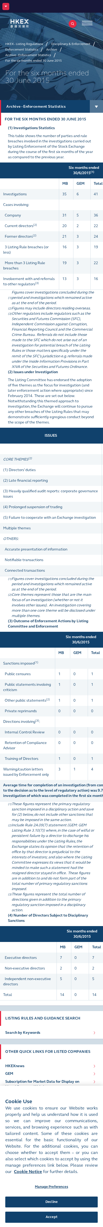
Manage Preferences (51, 1187)
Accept (51, 1217)
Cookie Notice (28, 1171)
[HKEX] (28, 23)
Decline (51, 1202)
